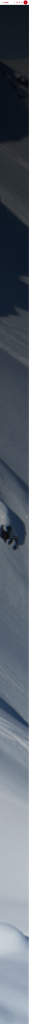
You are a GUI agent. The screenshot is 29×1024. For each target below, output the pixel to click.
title (8, 502)
